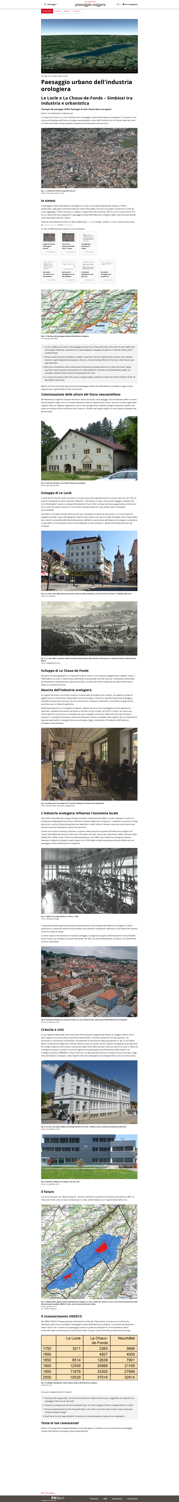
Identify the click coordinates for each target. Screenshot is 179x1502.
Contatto (94, 1499)
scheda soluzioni (50, 225)
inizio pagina (49, 1493)
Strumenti (76, 11)
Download (51, 252)
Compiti (57, 11)
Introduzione (47, 11)
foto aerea (68, 225)
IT (118, 4)
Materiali (67, 11)
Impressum (117, 1499)
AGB (105, 1499)
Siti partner (132, 1499)
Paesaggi (51, 4)
